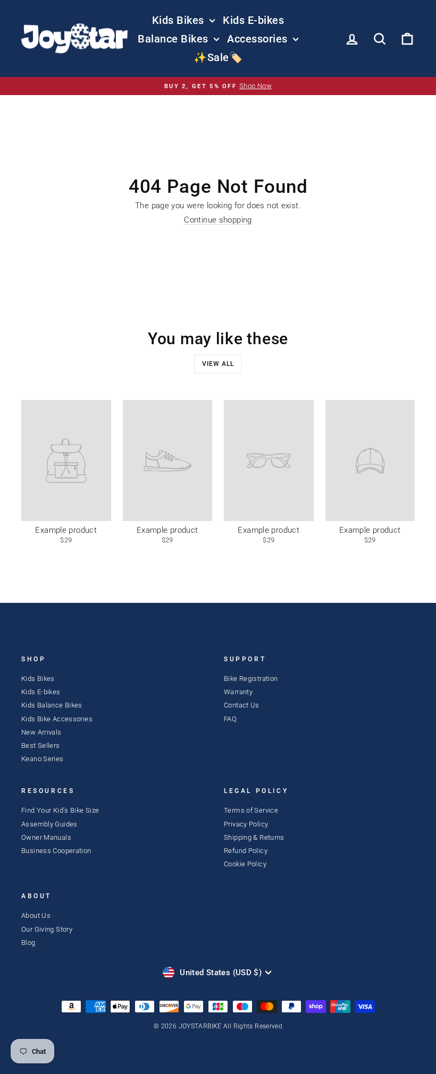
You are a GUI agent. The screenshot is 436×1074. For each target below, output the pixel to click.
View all (218, 364)
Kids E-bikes (253, 20)
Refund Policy (245, 851)
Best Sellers (40, 745)
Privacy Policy (246, 824)
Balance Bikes (174, 38)
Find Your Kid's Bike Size (60, 810)
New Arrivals (41, 732)
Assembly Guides (49, 824)
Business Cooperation (56, 851)
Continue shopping (217, 220)
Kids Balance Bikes (51, 705)
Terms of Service (251, 810)
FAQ (230, 719)
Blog (28, 943)
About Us (36, 915)
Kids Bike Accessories (57, 719)
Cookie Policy (245, 864)
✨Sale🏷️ (218, 57)
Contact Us (241, 705)
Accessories (258, 38)
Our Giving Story (46, 929)
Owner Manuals (46, 837)
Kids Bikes (179, 20)
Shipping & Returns (254, 837)
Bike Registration (251, 679)
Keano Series (42, 759)
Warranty (238, 692)
